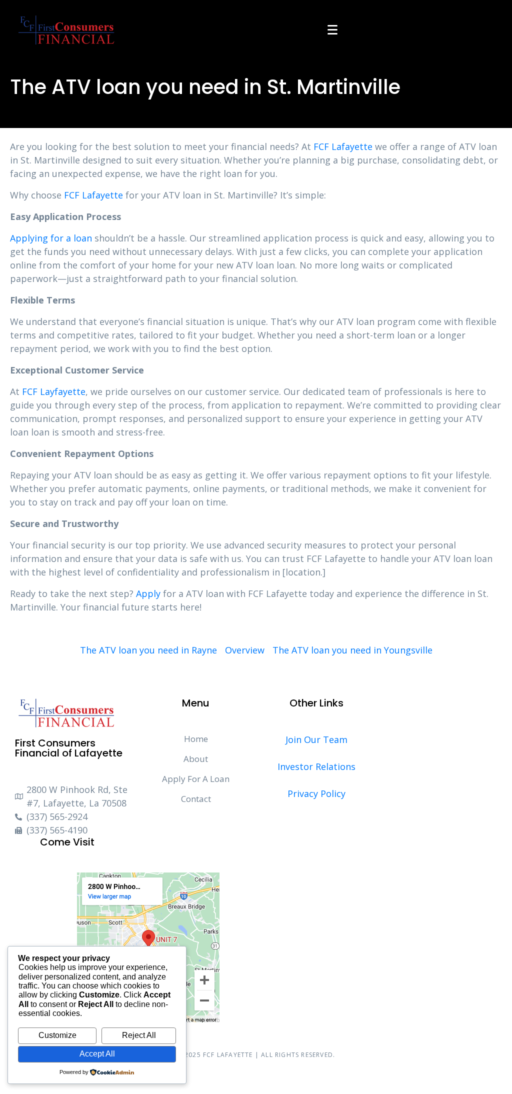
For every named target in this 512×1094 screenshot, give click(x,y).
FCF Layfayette (54, 392)
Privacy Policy (317, 794)
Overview (244, 650)
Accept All (97, 1054)
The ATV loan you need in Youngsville (352, 650)
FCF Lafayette (343, 146)
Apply (148, 594)
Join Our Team (317, 740)
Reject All (139, 1035)
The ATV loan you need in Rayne (148, 650)
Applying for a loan (51, 238)
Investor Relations (317, 766)
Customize (57, 1035)
